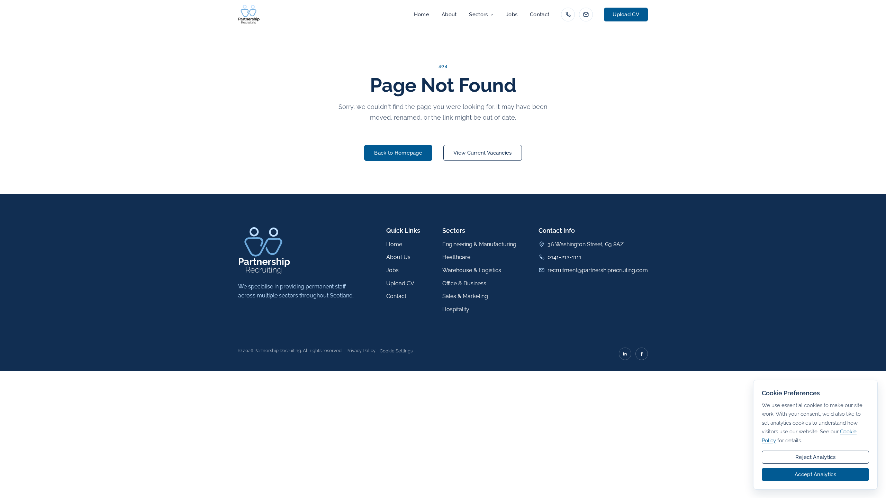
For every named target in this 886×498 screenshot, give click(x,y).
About (449, 14)
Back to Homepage (398, 153)
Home (421, 14)
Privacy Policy (361, 350)
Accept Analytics (815, 474)
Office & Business (464, 283)
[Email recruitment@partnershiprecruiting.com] (586, 14)
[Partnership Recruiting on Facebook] (641, 354)
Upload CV (626, 14)
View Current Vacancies (482, 153)
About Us (398, 257)
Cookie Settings (396, 350)
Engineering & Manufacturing (479, 244)
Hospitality (455, 309)
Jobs (511, 14)
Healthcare (456, 257)
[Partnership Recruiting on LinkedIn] (625, 354)
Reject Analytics (815, 457)
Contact (539, 14)
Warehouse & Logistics (471, 270)
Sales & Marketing (465, 296)
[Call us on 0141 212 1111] (568, 14)
